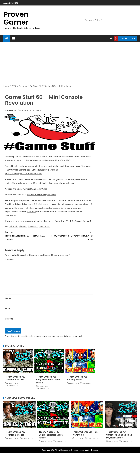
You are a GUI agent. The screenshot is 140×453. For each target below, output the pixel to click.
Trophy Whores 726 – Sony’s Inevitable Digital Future (48, 379)
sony (41, 226)
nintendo (23, 226)
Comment (10, 259)
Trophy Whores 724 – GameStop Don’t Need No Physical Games (119, 435)
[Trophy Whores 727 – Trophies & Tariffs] (18, 361)
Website (9, 318)
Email (8, 308)
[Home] (6, 38)
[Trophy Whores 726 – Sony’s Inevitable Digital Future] (49, 361)
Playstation (32, 226)
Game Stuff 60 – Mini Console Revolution (74, 221)
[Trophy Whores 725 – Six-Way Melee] (80, 361)
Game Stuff (11, 110)
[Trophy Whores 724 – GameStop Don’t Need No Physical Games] (121, 414)
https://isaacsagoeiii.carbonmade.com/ (23, 173)
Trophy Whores (12, 385)
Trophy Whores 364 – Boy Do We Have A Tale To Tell (71, 236)
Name (8, 298)
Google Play (57, 179)
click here (31, 211)
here (16, 169)
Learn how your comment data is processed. (61, 336)
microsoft (14, 226)
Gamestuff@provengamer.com (41, 194)
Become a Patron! (93, 20)
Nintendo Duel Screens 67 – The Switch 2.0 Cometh (25, 236)
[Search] (111, 38)
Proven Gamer (16, 18)
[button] (13, 38)
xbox (47, 226)
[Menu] (13, 38)
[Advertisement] (70, 63)
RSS (68, 179)
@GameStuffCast (38, 188)
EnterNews (79, 449)
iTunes (48, 179)
